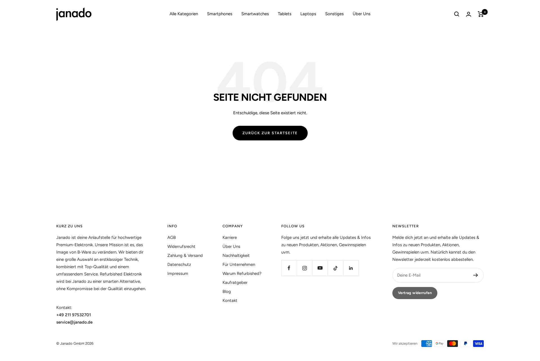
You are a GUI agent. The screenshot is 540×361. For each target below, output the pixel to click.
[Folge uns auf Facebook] (289, 268)
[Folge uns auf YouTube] (320, 268)
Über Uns (361, 13)
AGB (171, 237)
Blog (226, 291)
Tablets (284, 13)
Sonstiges (334, 13)
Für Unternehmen (238, 264)
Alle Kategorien (184, 13)
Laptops (308, 13)
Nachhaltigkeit (236, 255)
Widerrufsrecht (181, 246)
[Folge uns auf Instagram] (304, 268)
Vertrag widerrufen (415, 293)
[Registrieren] (475, 275)
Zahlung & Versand (185, 255)
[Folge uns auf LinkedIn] (351, 268)
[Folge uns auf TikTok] (335, 268)
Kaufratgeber (235, 282)
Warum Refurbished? (242, 273)
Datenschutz (179, 264)
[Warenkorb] (481, 14)
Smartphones (219, 13)
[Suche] (456, 14)
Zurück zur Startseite (270, 133)
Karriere (229, 237)
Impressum (177, 273)
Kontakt (229, 300)
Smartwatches (255, 13)
